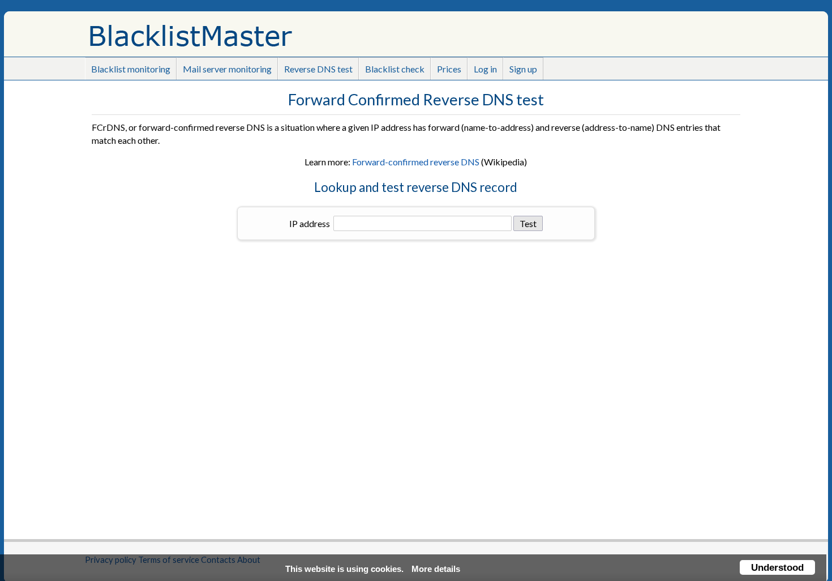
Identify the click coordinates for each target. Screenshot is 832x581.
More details (435, 569)
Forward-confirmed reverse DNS (415, 161)
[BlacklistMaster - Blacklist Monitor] (229, 31)
